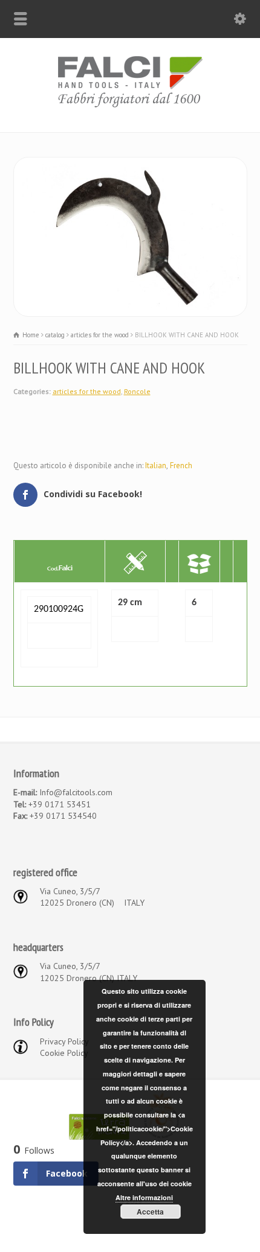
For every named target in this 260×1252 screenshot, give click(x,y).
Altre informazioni (144, 1197)
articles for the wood (87, 391)
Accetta (150, 1211)
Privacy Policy (64, 1041)
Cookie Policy (64, 1052)
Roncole (137, 391)
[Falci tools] (130, 106)
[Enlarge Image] (130, 164)
